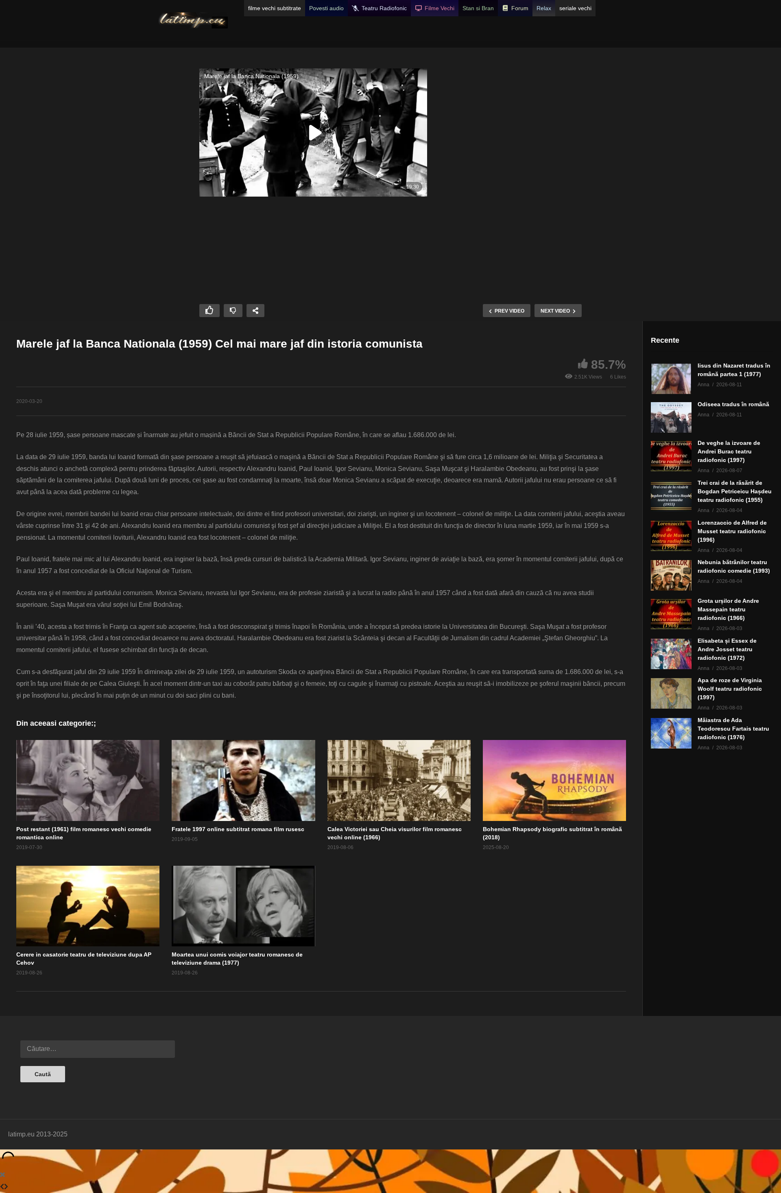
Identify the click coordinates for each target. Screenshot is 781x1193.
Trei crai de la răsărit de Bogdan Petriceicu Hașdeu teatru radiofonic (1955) (735, 491)
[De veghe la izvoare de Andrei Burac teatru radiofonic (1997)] (671, 456)
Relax (544, 8)
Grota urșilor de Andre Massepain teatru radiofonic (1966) (728, 609)
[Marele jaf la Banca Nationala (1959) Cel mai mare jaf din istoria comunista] (87, 780)
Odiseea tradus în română (733, 404)
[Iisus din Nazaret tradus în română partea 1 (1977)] (671, 378)
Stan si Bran (478, 8)
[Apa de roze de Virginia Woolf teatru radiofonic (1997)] (671, 693)
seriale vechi (575, 8)
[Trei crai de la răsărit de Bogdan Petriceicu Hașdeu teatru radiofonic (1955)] (671, 496)
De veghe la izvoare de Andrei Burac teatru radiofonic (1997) (729, 451)
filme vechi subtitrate (274, 8)
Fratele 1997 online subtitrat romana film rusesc (238, 829)
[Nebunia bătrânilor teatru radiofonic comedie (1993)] (671, 575)
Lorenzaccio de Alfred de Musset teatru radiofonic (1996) (732, 531)
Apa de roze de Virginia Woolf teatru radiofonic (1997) (730, 688)
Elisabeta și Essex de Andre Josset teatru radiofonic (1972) (727, 649)
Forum (519, 8)
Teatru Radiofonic (384, 8)
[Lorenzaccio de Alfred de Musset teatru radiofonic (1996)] (671, 536)
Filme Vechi (439, 8)
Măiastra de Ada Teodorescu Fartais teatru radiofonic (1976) (733, 728)
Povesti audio (326, 8)
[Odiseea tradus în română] (671, 417)
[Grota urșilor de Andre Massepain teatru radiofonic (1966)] (671, 614)
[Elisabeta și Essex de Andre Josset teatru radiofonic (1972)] (671, 654)
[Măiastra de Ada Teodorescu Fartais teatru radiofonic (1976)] (671, 733)
